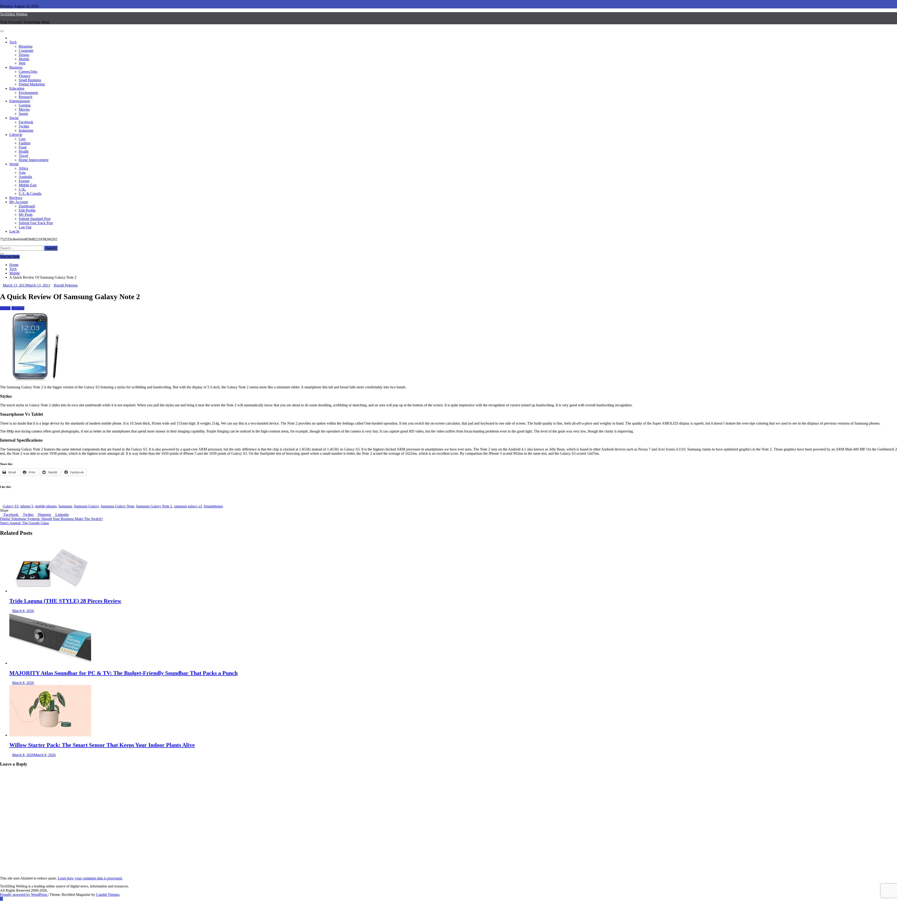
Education (16, 88)
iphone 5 (26, 506)
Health (23, 151)
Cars (22, 139)
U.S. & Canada (30, 193)
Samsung (65, 506)
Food (22, 147)
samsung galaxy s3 (188, 506)
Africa (23, 168)
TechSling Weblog (13, 14)
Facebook (26, 122)
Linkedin (61, 515)
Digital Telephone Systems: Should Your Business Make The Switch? (51, 519)
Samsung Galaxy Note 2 (154, 506)
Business (15, 67)
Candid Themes (107, 895)
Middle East (27, 185)
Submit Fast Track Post (36, 223)
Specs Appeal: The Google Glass (24, 523)
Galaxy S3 (10, 506)
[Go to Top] (1, 899)
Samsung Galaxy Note (117, 506)
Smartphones (213, 506)
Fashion (24, 143)
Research (25, 97)
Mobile (24, 59)
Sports (23, 114)
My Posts (25, 214)
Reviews (15, 198)
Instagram (26, 130)
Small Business (30, 80)
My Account (18, 202)
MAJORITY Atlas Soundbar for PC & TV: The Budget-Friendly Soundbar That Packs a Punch (123, 673)
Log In (14, 231)
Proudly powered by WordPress (24, 895)
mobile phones (46, 506)
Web (22, 63)
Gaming (25, 105)
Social (13, 118)
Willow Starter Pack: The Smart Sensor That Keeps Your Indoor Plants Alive (102, 745)
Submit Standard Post (34, 219)
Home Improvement (33, 160)
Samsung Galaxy (86, 506)
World (13, 164)
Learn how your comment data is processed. (90, 878)
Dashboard (27, 206)
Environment (28, 93)
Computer (26, 51)
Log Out (25, 227)
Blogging (25, 46)
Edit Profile (27, 210)
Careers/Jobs (28, 72)
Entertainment (19, 101)
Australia (25, 177)
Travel (23, 156)
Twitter (24, 126)
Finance (24, 76)
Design (24, 55)
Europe (24, 181)
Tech (13, 42)
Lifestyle (15, 135)
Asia (22, 172)
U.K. (22, 189)
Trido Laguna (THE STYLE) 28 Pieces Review (65, 601)
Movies (24, 109)
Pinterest (44, 515)
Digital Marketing (32, 84)
